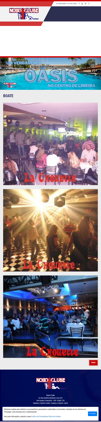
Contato (8, 48)
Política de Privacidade (39, 417)
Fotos (54, 33)
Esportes (33, 33)
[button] (5, 74)
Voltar (93, 363)
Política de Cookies (54, 417)
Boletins (75, 33)
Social (44, 33)
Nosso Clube (19, 33)
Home (6, 33)
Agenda (63, 33)
